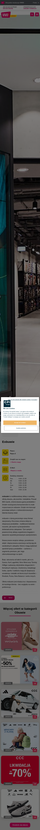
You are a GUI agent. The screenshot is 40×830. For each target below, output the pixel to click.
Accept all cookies (20, 422)
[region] (20, 415)
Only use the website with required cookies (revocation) (22, 399)
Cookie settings (21, 428)
